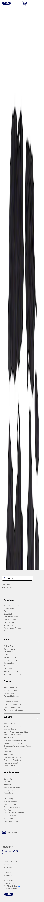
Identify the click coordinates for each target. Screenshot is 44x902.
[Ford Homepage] (8, 896)
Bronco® (6, 584)
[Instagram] (14, 851)
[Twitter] (6, 851)
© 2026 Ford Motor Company (13, 862)
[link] (6, 864)
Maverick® (7, 587)
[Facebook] (3, 851)
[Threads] (17, 851)
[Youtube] (10, 851)
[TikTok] (3, 853)
